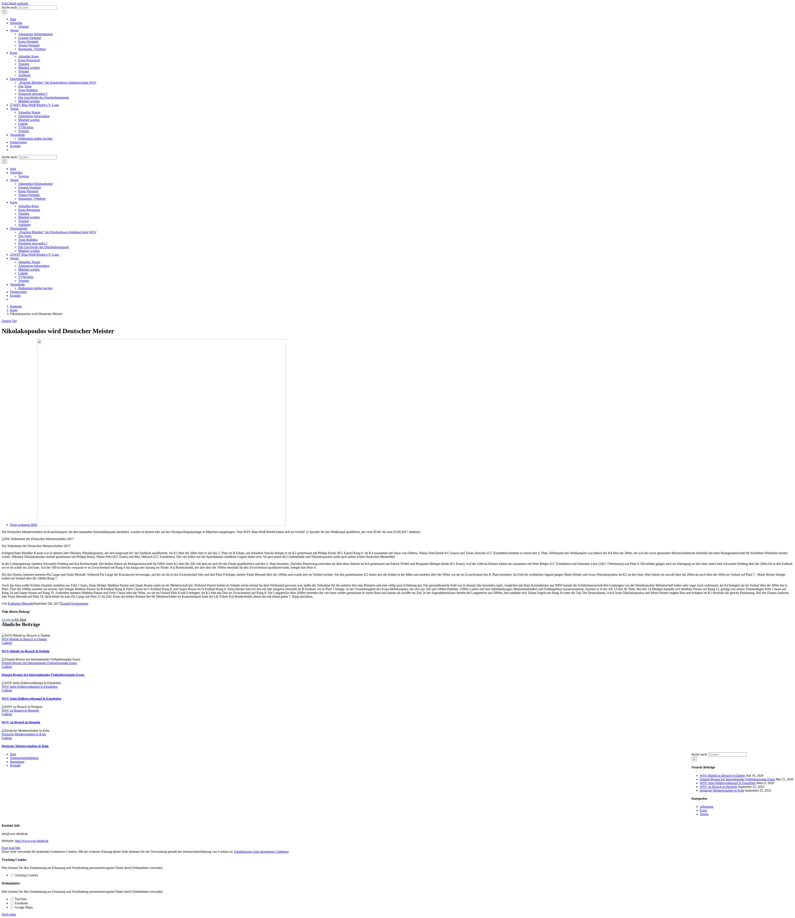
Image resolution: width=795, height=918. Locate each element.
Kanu (64, 603)
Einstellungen (243, 851)
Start (13, 754)
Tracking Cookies (26, 875)
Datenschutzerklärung (24, 758)
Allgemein (706, 806)
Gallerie (7, 643)
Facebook (21, 903)
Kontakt (15, 765)
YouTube (20, 899)
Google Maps (23, 907)
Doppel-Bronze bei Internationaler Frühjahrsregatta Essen (39, 663)
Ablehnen (282, 851)
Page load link (11, 848)
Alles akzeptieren (264, 851)
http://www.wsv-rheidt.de (31, 841)
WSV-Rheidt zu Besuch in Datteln (24, 639)
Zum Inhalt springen (15, 3)
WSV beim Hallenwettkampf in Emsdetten (30, 686)
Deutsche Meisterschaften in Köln (24, 734)
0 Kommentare (78, 603)
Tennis (704, 814)
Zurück (6, 321)
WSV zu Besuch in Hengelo (20, 710)
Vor (14, 321)
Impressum (17, 761)
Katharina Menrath (20, 603)
